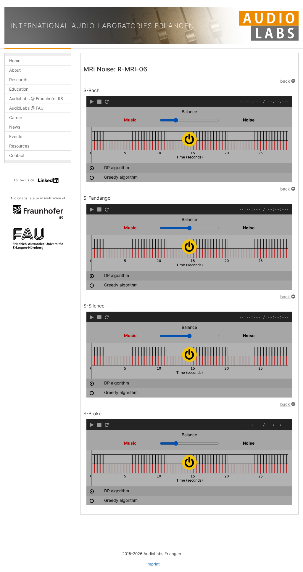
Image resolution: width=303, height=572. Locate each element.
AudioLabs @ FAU (26, 107)
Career (15, 117)
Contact (17, 155)
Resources (19, 145)
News (14, 126)
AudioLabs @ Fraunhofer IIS (36, 98)
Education (18, 89)
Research (18, 79)
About (15, 70)
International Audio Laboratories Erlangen (102, 26)
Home (14, 60)
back (285, 81)
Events (15, 136)
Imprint (153, 564)
